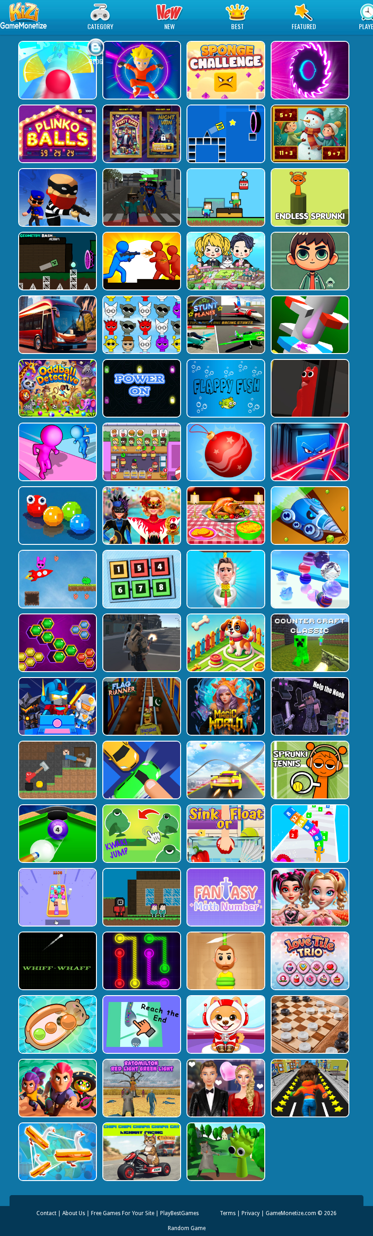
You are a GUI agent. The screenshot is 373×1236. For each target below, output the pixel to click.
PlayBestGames (179, 1213)
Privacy (251, 1213)
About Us (73, 1213)
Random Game (187, 1228)
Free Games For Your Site (122, 1213)
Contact (46, 1213)
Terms (228, 1213)
